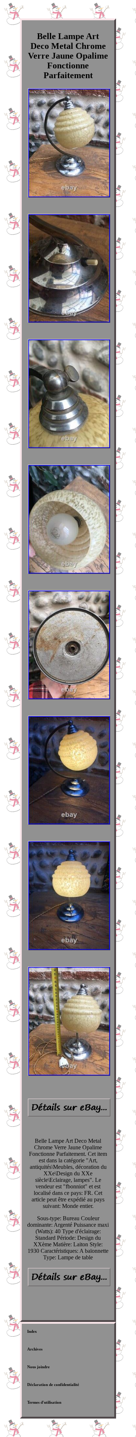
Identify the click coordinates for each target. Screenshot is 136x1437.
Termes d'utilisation (44, 1402)
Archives (34, 1349)
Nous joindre (38, 1367)
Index (32, 1331)
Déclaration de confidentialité (53, 1384)
